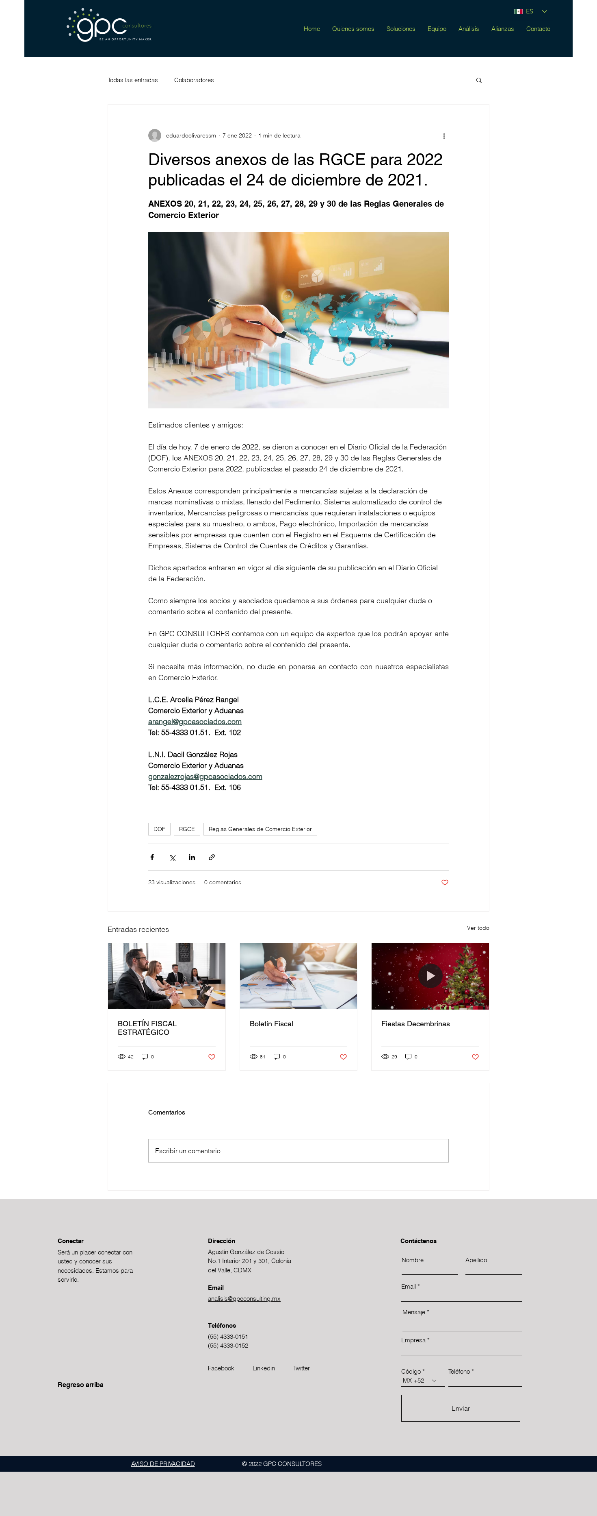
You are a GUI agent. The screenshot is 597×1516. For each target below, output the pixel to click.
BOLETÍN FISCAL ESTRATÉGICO (147, 1027)
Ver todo (478, 927)
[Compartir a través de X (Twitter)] (172, 857)
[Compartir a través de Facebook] (152, 857)
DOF (159, 829)
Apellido (476, 1260)
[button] (479, 79)
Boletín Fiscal (271, 1023)
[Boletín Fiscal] (298, 976)
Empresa (413, 1340)
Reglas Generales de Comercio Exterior (260, 829)
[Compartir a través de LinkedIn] (192, 857)
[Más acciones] (444, 135)
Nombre (413, 1260)
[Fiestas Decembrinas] (430, 976)
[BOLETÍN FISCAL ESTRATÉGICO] (166, 976)
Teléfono (459, 1371)
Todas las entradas (133, 80)
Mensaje (413, 1312)
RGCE (187, 829)
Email (408, 1286)
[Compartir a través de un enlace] (212, 857)
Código (411, 1371)
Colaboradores (194, 80)
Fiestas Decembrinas (415, 1023)
